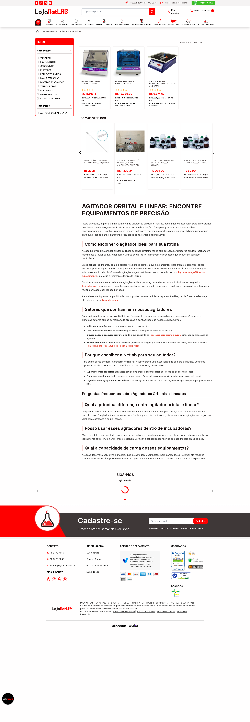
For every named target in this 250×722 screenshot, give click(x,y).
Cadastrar (201, 521)
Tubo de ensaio (110, 300)
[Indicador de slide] (125, 499)
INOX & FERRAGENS (122, 25)
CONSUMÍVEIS (76, 25)
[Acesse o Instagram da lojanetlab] (48, 579)
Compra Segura (94, 559)
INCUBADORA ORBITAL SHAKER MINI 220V (125, 82)
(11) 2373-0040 (57, 559)
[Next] (212, 491)
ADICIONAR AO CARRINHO (95, 104)
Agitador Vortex (91, 286)
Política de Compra (166, 611)
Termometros (159, 25)
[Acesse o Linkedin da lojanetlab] (59, 579)
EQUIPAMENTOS (62, 25)
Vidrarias (49, 25)
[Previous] (37, 491)
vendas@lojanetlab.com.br (62, 565)
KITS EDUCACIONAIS (206, 25)
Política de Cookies (146, 611)
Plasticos (89, 25)
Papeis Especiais (188, 25)
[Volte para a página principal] (37, 31)
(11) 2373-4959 (57, 552)
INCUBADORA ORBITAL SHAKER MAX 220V (91, 82)
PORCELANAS (173, 25)
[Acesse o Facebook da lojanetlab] (54, 579)
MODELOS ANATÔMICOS (141, 25)
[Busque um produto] (152, 11)
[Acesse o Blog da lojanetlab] (65, 579)
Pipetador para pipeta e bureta (166, 335)
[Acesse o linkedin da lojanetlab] (41, 3)
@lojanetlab (125, 480)
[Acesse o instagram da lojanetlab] (45, 3)
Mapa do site (93, 572)
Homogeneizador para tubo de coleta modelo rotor (113, 346)
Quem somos (93, 552)
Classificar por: (186, 42)
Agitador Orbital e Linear (71, 31)
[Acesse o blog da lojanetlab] (50, 3)
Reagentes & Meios (104, 25)
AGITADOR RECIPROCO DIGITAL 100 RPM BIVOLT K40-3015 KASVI (162, 83)
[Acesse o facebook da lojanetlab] (36, 3)
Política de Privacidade (98, 565)
